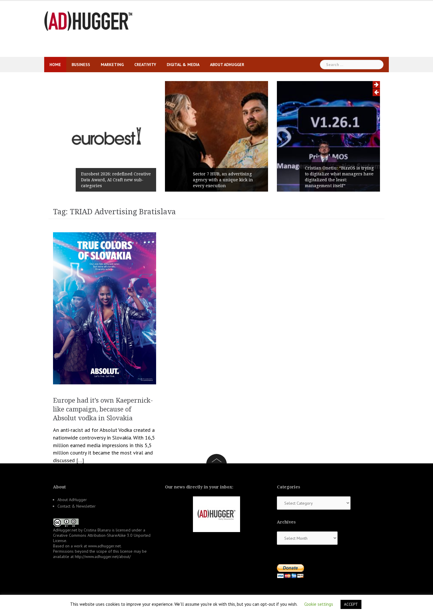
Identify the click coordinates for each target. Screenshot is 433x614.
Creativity (145, 64)
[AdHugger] (88, 20)
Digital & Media (183, 64)
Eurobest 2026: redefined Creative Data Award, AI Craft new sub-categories (116, 180)
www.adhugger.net (104, 546)
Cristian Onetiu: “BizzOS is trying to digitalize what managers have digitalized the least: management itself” (339, 177)
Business (81, 64)
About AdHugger (227, 64)
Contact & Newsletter (76, 506)
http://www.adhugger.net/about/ (103, 556)
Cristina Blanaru (97, 530)
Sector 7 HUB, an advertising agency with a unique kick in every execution (223, 180)
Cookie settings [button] (318, 604)
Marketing (112, 64)
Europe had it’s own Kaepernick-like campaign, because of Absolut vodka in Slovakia (103, 409)
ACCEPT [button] (351, 604)
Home (55, 64)
